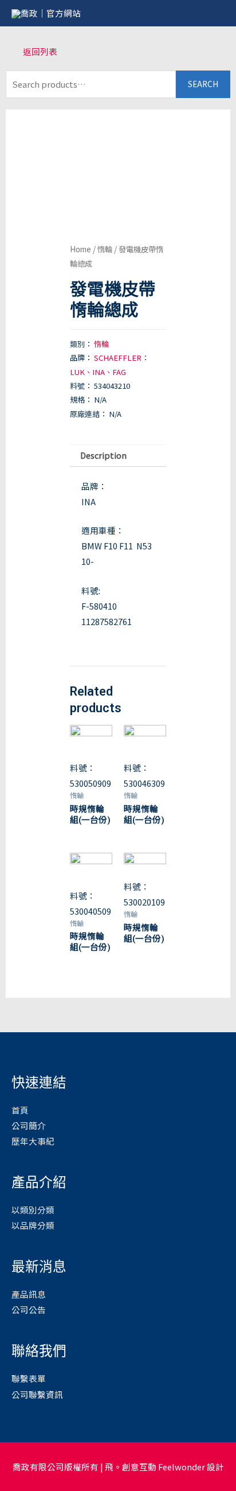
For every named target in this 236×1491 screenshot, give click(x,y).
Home (80, 249)
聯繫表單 (28, 1378)
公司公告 (28, 1309)
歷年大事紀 (32, 1141)
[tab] (118, 456)
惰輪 (104, 249)
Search (203, 83)
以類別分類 (32, 1210)
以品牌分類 (32, 1225)
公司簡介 (28, 1125)
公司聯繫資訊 (37, 1394)
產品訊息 (28, 1294)
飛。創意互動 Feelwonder (155, 1467)
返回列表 (40, 51)
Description (103, 455)
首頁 (20, 1110)
